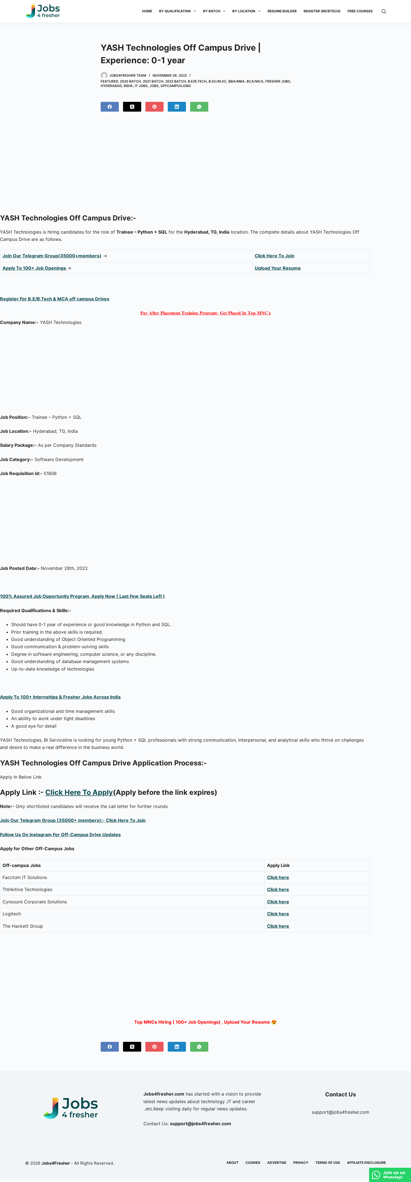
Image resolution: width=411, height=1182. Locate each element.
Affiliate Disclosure (366, 1162)
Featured (109, 81)
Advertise (276, 1162)
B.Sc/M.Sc (217, 81)
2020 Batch (130, 81)
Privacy (300, 1162)
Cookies (252, 1162)
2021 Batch (153, 81)
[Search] (384, 11)
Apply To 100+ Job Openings (35, 268)
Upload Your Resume (278, 268)
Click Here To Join (274, 256)
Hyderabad (111, 86)
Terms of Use (327, 1162)
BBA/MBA (236, 81)
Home (147, 11)
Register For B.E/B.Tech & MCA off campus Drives (54, 299)
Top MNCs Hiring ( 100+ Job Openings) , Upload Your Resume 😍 (205, 1022)
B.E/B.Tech (197, 81)
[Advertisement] (205, 165)
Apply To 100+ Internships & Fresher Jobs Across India (60, 697)
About (232, 1162)
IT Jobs (141, 86)
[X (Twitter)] (132, 107)
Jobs (154, 86)
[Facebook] (110, 107)
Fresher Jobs (277, 81)
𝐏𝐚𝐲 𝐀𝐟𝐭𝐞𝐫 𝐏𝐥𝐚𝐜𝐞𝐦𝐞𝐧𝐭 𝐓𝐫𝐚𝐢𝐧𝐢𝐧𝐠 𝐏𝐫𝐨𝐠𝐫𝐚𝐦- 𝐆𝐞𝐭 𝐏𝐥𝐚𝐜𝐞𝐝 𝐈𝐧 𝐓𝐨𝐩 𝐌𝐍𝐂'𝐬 (205, 313)
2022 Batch (175, 81)
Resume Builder (282, 11)
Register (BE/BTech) (322, 11)
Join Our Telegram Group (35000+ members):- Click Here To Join (73, 820)
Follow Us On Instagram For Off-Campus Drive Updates (60, 834)
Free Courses (360, 11)
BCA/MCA (255, 81)
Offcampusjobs (175, 86)
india (128, 86)
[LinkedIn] (177, 107)
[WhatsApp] (199, 107)
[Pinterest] (154, 107)
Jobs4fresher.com (163, 1094)
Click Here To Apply (79, 792)
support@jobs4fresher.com (340, 1112)
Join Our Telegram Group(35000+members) (52, 256)
